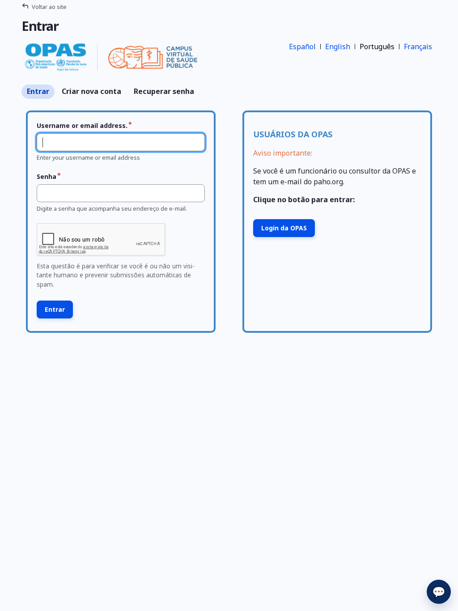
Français (418, 46)
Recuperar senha (164, 91)
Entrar (38, 91)
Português (377, 46)
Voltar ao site (49, 7)
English (337, 46)
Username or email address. (82, 125)
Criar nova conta (91, 91)
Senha (46, 176)
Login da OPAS (284, 228)
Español (302, 46)
